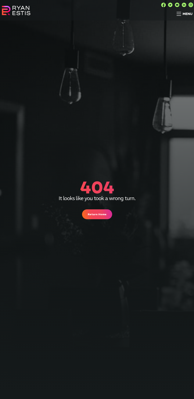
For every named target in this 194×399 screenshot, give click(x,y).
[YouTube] (177, 5)
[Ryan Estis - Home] (16, 10)
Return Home (97, 214)
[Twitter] (170, 5)
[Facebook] (163, 5)
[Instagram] (191, 5)
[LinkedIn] (184, 5)
